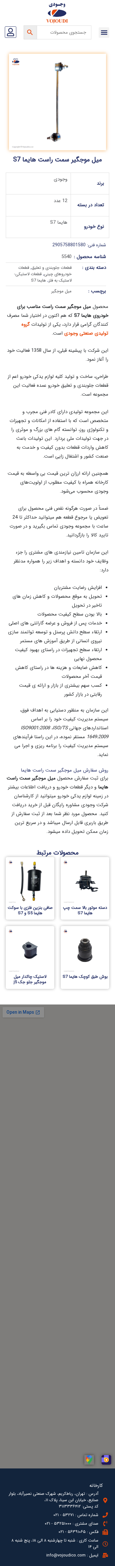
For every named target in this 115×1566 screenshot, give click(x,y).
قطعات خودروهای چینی (45, 270)
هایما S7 (58, 222)
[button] (104, 32)
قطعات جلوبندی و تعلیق (52, 267)
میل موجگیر (61, 291)
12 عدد (60, 201)
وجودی (60, 179)
